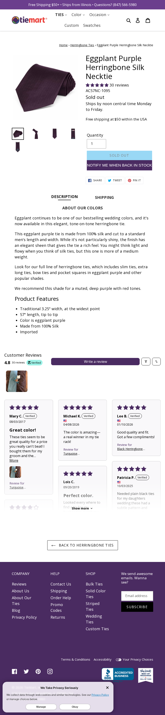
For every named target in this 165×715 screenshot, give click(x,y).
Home (63, 45)
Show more (80, 508)
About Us (20, 590)
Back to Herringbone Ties (86, 545)
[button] (98, 85)
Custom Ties (97, 628)
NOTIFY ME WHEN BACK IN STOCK (119, 165)
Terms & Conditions (75, 659)
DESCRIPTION (64, 196)
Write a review (95, 361)
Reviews (19, 584)
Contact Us (60, 584)
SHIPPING (104, 197)
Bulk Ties (94, 584)
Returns (57, 617)
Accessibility (103, 659)
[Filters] (145, 361)
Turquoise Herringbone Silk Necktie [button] (20, 487)
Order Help (60, 597)
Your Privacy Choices (137, 659)
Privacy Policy (24, 617)
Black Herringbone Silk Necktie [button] (130, 449)
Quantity (95, 135)
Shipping (58, 590)
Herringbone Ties (82, 45)
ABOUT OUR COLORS (82, 207)
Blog (16, 610)
